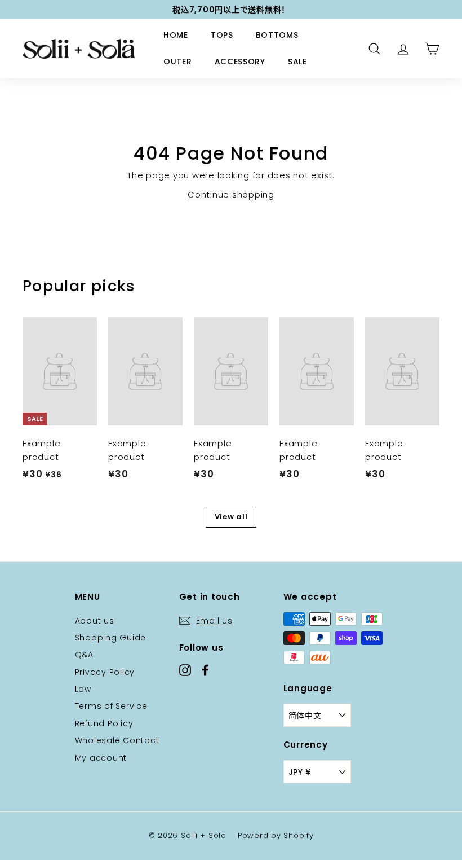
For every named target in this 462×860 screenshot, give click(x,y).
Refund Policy (104, 723)
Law (83, 689)
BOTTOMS (277, 35)
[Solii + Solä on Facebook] (205, 669)
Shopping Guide (110, 637)
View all (231, 516)
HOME (175, 35)
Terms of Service (111, 706)
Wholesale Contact (117, 740)
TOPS (222, 35)
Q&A (84, 654)
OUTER (177, 61)
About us (94, 620)
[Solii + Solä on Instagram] (185, 669)
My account (101, 758)
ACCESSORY (240, 61)
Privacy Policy (105, 672)
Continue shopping (231, 194)
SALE (297, 61)
